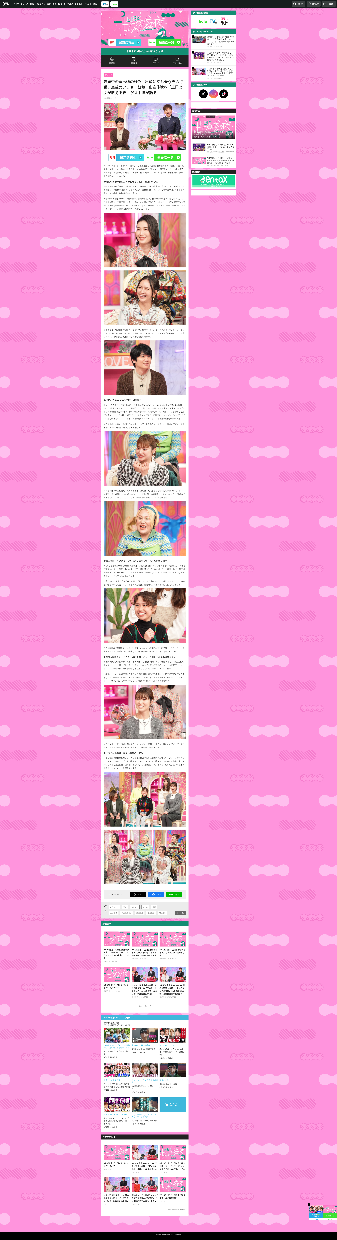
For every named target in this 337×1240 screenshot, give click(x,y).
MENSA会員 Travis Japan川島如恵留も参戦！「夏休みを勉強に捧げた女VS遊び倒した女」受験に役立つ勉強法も (144, 1166)
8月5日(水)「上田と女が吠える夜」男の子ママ (116, 1164)
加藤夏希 (162, 913)
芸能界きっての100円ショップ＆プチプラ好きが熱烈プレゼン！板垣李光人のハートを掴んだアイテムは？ (145, 1198)
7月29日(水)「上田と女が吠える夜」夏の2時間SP (172, 1196)
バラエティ (114, 907)
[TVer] (105, 3)
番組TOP (112, 63)
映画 (54, 4)
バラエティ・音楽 (43, 4)
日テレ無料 (224, 21)
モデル (145, 907)
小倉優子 (151, 913)
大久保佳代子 (127, 913)
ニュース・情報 (27, 4)
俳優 (154, 907)
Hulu (163, 157)
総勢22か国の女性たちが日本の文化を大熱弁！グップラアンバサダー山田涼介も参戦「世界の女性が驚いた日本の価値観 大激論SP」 (116, 1198)
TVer (126, 157)
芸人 (125, 907)
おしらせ (108, 75)
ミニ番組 (78, 4)
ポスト (140, 894)
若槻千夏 (139, 913)
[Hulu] (164, 42)
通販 (95, 4)
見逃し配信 (177, 63)
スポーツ (62, 4)
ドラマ (16, 4)
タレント (134, 907)
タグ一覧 (180, 913)
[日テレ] (6, 4)
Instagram (213, 93)
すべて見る (143, 1006)
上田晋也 (113, 913)
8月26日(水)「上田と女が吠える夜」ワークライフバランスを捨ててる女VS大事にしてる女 (172, 1166)
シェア (158, 894)
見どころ (155, 63)
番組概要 (133, 63)
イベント (88, 4)
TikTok (223, 93)
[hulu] (114, 3)
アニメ (70, 4)
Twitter (203, 93)
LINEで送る (174, 894)
